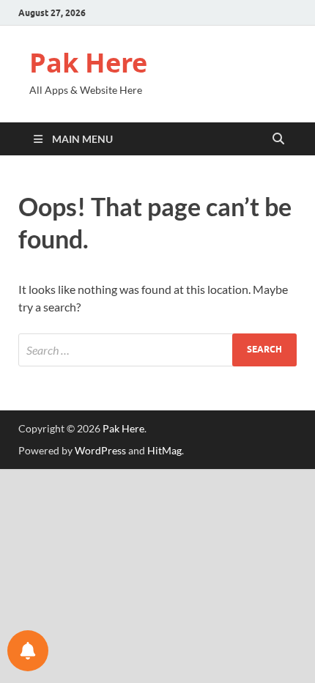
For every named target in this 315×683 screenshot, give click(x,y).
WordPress (100, 450)
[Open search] (278, 139)
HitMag (164, 450)
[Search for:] (157, 349)
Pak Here (88, 63)
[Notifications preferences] (27, 650)
